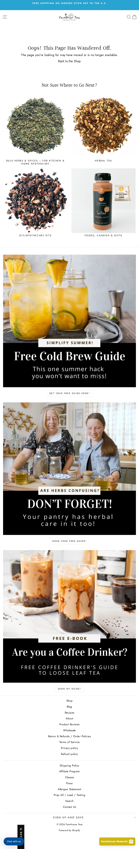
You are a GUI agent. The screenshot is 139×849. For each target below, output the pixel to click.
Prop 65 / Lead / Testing (69, 795)
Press (69, 783)
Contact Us (69, 807)
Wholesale (69, 730)
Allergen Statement (69, 789)
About (69, 718)
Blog (69, 707)
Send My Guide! (69, 688)
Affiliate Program (69, 771)
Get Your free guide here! (69, 393)
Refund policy (69, 754)
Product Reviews (69, 724)
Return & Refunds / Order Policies (69, 736)
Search (69, 801)
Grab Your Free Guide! (69, 541)
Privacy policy (69, 748)
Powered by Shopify (69, 830)
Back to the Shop (69, 61)
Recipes (69, 713)
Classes (69, 777)
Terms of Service (69, 742)
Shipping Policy (69, 766)
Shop (69, 701)
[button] (14, 841)
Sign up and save (68, 817)
